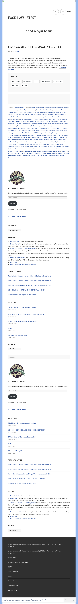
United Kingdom (25, 156)
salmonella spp (56, 149)
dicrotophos (44, 119)
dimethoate (52, 119)
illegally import (30, 135)
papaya (61, 144)
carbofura (55, 112)
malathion (16, 139)
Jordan (14, 137)
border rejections (18, 112)
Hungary (54, 133)
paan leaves (50, 144)
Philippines (44, 146)
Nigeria (54, 142)
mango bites (39, 139)
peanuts (27, 146)
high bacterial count (29, 133)
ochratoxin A (21, 144)
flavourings (11, 123)
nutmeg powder (12, 144)
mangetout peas (31, 139)
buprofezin (36, 112)
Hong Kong (48, 133)
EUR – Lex (13, 262)
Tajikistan (48, 153)
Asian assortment (30, 110)
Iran (59, 135)
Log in (10, 576)
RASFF (21, 149)
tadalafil (43, 153)
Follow (12, 204)
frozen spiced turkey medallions (59, 128)
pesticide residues (35, 146)
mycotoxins (37, 142)
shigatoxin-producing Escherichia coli (33, 151)
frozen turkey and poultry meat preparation (20, 130)
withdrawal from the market (56, 156)
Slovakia (52, 151)
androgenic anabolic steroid (61, 107)
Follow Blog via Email (16, 188)
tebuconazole (58, 153)
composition (30, 117)
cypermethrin (15, 119)
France (14, 126)
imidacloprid (39, 135)
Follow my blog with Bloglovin (18, 562)
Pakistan (56, 144)
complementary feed (20, 117)
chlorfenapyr (37, 114)
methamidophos (12, 142)
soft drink (11, 153)
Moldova (26, 142)
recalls (31, 149)
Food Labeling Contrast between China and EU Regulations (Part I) (29, 276)
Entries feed (12, 581)
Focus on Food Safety (17, 258)
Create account (13, 571)
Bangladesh (43, 110)
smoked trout (64, 151)
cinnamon (50, 114)
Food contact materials (25, 123)
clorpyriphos (57, 114)
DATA (10, 328)
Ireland (63, 135)
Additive (38, 107)
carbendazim (48, 112)
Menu (69, 12)
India (44, 135)
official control (29, 144)
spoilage (20, 153)
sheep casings (65, 149)
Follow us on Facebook (17, 216)
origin (44, 144)
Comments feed (13, 585)
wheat (37, 156)
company (63, 114)
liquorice (22, 137)
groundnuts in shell (17, 133)
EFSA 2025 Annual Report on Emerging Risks (22, 321)
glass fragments (43, 130)
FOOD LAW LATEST (22, 17)
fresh (32, 126)
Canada (42, 112)
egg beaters (52, 121)
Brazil (25, 112)
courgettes (44, 117)
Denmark (31, 119)
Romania (35, 149)
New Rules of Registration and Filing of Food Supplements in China (29, 285)
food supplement (46, 123)
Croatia (60, 117)
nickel (50, 142)
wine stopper (43, 156)
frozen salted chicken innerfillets (40, 128)
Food (16, 123)
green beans (59, 130)
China (31, 114)
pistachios (50, 146)
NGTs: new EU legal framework (18, 335)
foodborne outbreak (57, 123)
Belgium (50, 110)
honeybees (42, 133)
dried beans (11, 121)
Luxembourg (55, 137)
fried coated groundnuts (50, 126)
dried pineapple (31, 121)
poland (56, 146)
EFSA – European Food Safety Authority (23, 264)
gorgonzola (52, 130)
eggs (57, 121)
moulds (31, 142)
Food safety (17, 107)
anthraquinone (12, 110)
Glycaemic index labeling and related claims (22, 295)
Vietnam (33, 156)
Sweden (31, 153)
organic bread (38, 144)
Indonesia (49, 135)
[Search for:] (39, 357)
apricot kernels (21, 110)
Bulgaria (29, 112)
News (22, 107)
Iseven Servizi (14, 244)
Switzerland (37, 153)
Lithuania (42, 137)
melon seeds (53, 139)
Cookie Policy (37, 600)
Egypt (61, 121)
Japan (9, 137)
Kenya (18, 137)
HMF (36, 133)
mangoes (46, 139)
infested (55, 135)
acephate (32, 107)
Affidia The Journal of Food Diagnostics (23, 248)
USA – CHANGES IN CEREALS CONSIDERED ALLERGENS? (26, 314)
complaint (11, 117)
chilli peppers (26, 114)
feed (64, 121)
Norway (59, 142)
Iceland (24, 135)
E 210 (46, 121)
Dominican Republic (61, 119)
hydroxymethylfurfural (14, 135)
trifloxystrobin (12, 156)
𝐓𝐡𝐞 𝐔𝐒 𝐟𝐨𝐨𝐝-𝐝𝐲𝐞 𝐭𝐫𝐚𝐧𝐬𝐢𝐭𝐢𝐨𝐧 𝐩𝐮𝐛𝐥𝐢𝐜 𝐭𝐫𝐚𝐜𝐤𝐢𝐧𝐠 (22, 307)
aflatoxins (44, 107)
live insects (48, 137)
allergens (50, 107)
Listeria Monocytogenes (32, 137)
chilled (64, 112)
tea (53, 153)
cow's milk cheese (53, 117)
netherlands (44, 142)
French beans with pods (24, 126)
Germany (36, 130)
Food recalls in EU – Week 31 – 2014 (34, 47)
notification (65, 142)
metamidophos (62, 139)
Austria (38, 110)
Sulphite (25, 153)
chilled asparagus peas (14, 114)
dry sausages (40, 121)
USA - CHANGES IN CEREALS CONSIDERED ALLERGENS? (26, 290)
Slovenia (57, 151)
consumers (37, 117)
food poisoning (36, 123)
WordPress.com (13, 590)
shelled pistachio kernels (15, 151)
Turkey (18, 156)
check (59, 112)
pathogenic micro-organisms (16, 146)
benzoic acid (56, 110)
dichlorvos (38, 119)
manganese (22, 139)
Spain (15, 153)
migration (20, 142)
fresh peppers (39, 126)
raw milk (26, 149)
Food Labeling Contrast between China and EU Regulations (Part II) (29, 281)
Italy (66, 135)
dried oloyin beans (21, 121)
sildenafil (47, 151)
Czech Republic (24, 119)
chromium (44, 114)
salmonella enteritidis (45, 149)
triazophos (66, 153)
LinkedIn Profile (15, 242)
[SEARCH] (56, 11)
